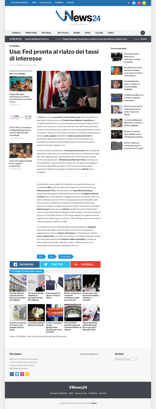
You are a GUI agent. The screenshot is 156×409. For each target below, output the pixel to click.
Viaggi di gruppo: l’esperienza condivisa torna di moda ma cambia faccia (85, 39)
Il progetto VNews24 (19, 2)
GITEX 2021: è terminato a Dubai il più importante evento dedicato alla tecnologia (20, 131)
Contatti (70, 2)
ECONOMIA (14, 46)
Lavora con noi (46, 2)
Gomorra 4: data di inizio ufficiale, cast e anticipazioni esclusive (133, 134)
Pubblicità (59, 2)
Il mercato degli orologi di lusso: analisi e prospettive (20, 163)
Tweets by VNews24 (89, 354)
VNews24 (78, 387)
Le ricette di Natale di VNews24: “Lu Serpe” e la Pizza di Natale (133, 122)
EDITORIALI (46, 33)
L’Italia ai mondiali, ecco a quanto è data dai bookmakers (134, 97)
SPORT (88, 33)
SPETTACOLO (63, 33)
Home (12, 336)
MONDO (77, 33)
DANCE (111, 33)
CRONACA (16, 33)
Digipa (94, 403)
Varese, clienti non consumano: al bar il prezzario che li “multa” (134, 145)
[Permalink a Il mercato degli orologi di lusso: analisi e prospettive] (20, 151)
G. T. (20, 65)
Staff (34, 2)
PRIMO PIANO (31, 33)
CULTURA (99, 33)
